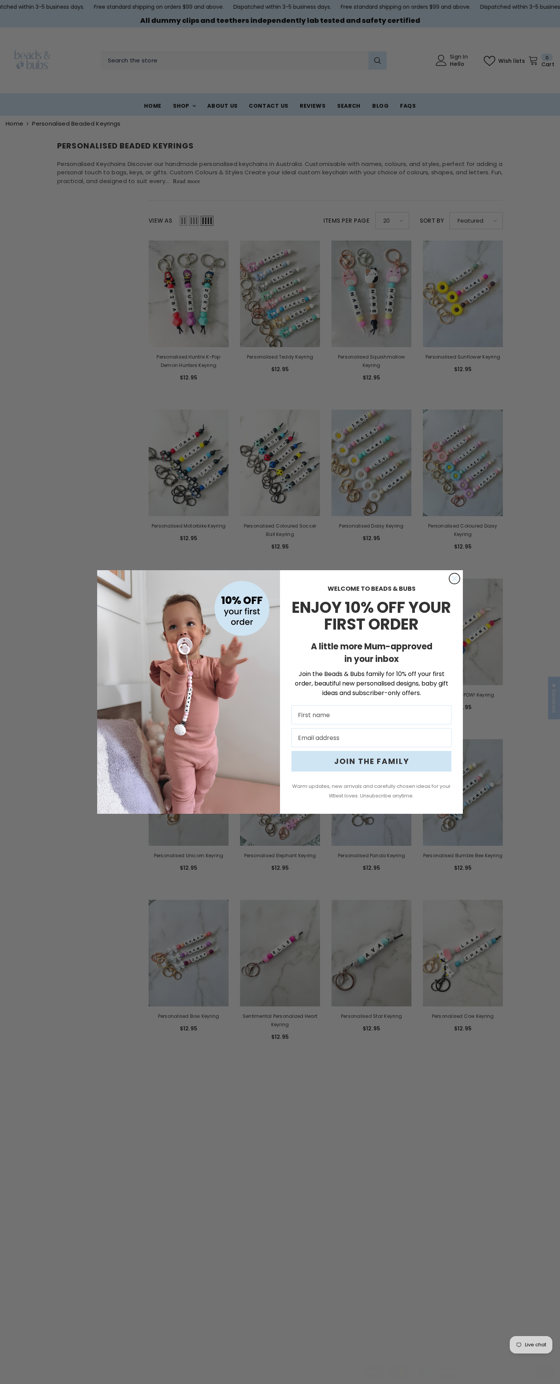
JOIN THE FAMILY (371, 761)
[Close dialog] (454, 578)
